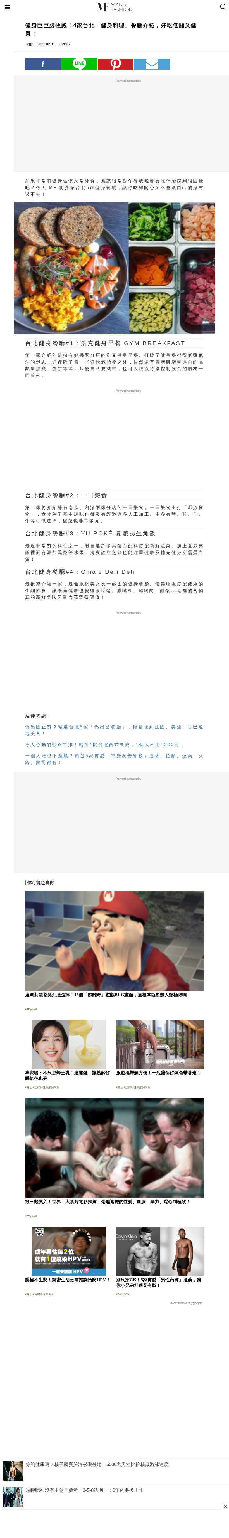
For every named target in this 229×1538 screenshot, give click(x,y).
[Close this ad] (225, 1506)
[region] (128, 125)
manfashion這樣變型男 (114, 7)
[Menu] (7, 8)
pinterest (115, 64)
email (152, 64)
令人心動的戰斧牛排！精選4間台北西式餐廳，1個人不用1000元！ (105, 744)
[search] (222, 7)
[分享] (43, 64)
